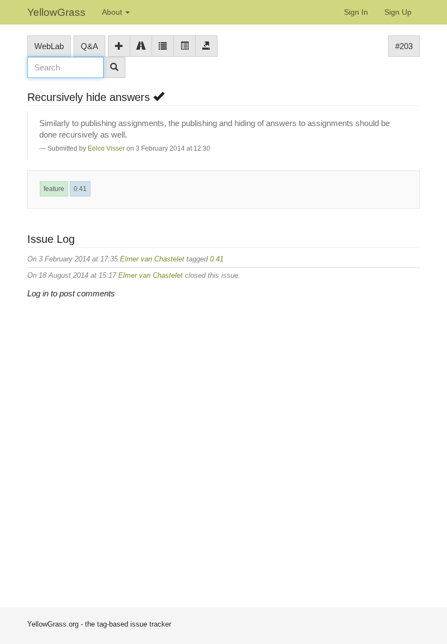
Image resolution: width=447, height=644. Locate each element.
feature (54, 189)
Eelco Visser (106, 148)
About (113, 12)
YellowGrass (56, 12)
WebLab (49, 46)
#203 (404, 46)
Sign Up (398, 12)
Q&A (89, 46)
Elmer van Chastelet (152, 259)
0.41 (80, 189)
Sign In (356, 12)
